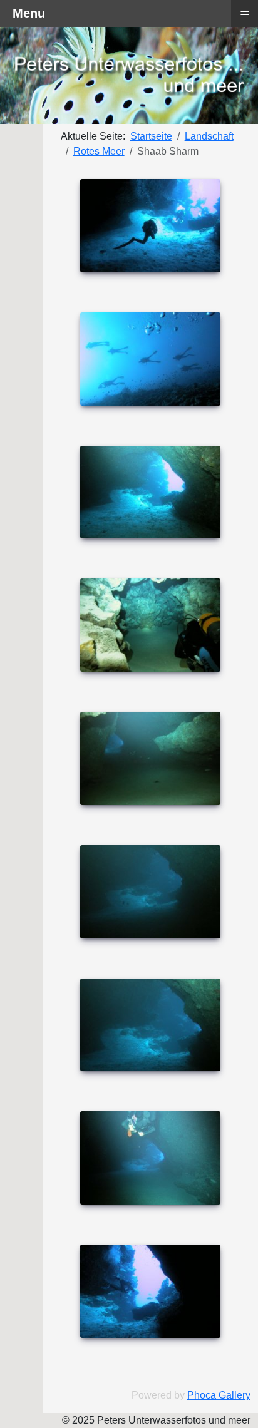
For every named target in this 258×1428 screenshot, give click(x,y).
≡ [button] (245, 12)
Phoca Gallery (218, 1395)
